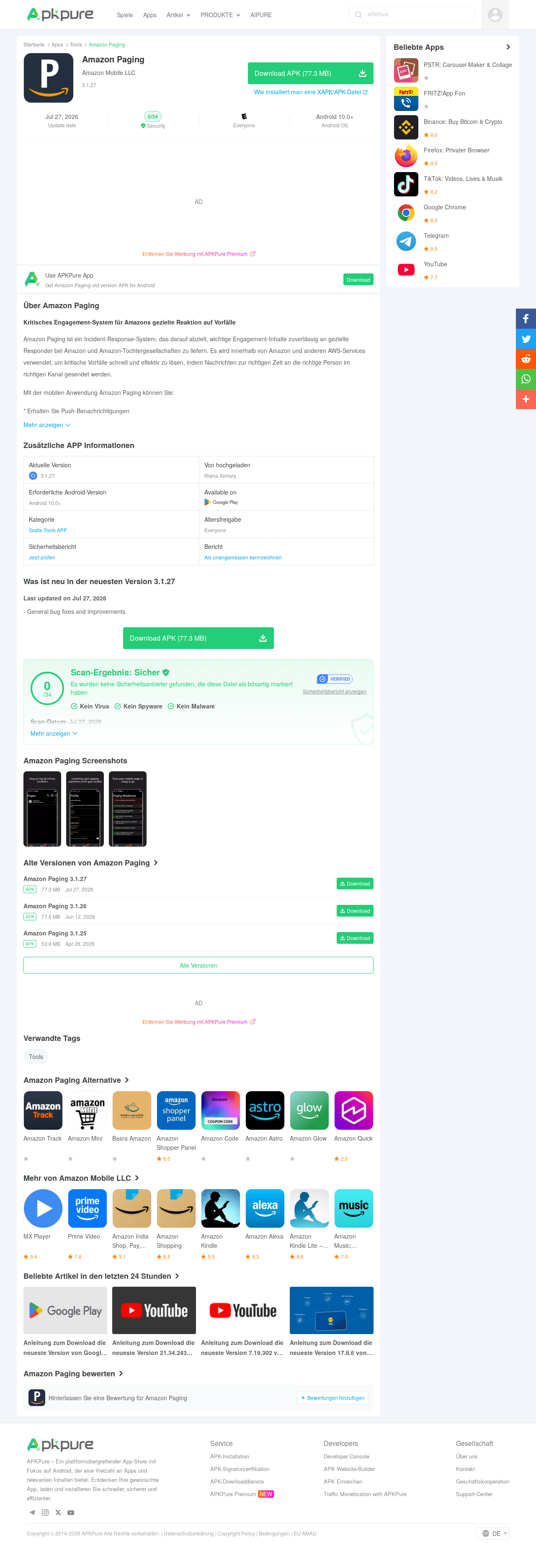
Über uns (467, 1456)
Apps (57, 44)
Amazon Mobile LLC (108, 72)
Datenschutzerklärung (189, 1533)
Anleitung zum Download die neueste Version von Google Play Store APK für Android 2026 (64, 1348)
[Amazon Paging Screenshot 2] (128, 809)
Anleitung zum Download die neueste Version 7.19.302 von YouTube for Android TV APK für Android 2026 (243, 1348)
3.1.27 (48, 475)
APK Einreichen (343, 1481)
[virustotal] (166, 672)
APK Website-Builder (349, 1469)
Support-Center (474, 1494)
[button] (152, 120)
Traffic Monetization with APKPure (365, 1494)
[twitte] (58, 1513)
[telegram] (32, 1513)
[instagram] (45, 1513)
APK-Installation (229, 1456)
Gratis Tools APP (48, 529)
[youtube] (71, 1513)
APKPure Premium (233, 1494)
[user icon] (495, 15)
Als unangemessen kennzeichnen (243, 557)
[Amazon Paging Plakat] (42, 809)
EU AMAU (305, 1533)
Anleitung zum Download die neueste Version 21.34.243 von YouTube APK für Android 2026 (153, 1348)
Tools (76, 44)
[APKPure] (60, 14)
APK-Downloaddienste (237, 1481)
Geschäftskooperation (482, 1481)
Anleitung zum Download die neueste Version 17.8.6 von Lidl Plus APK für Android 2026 (331, 1348)
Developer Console (346, 1456)
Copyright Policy (236, 1533)
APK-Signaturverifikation (239, 1469)
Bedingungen (274, 1533)
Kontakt (465, 1469)
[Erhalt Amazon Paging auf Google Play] (221, 502)
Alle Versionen (198, 965)
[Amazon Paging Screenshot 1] (85, 809)
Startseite (34, 44)
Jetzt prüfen (42, 557)
